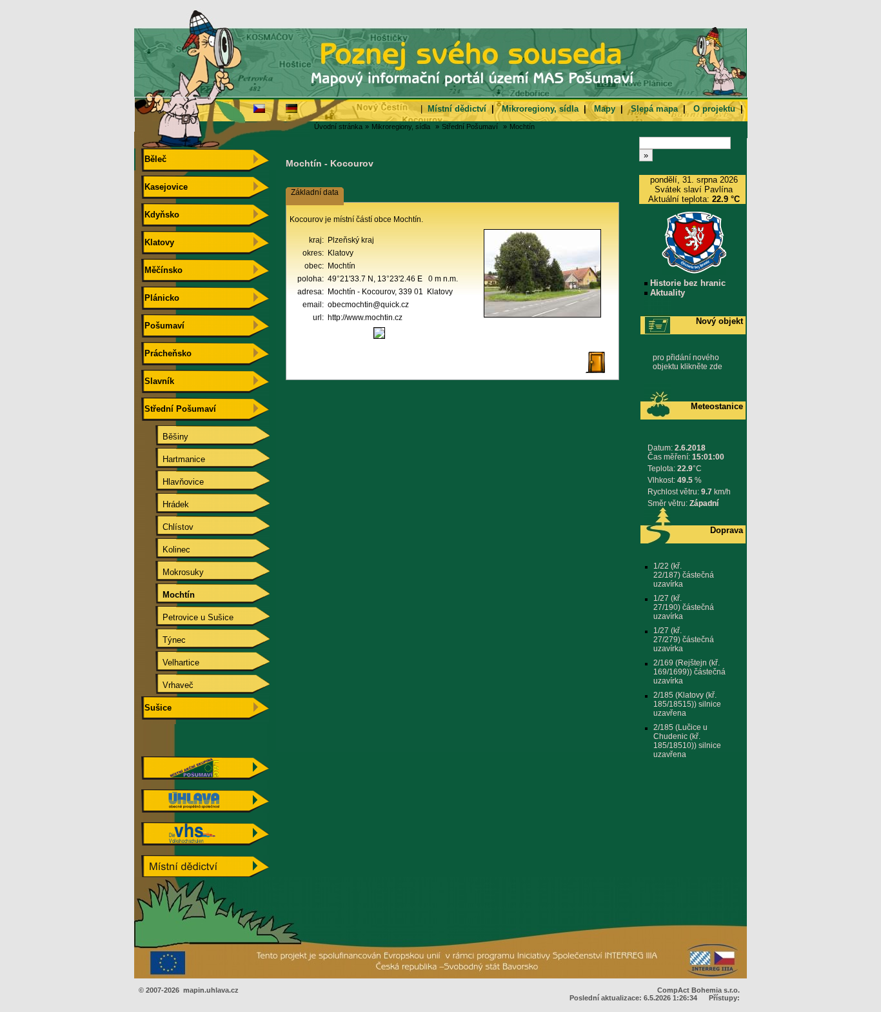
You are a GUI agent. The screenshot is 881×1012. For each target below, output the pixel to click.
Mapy (604, 109)
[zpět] (600, 373)
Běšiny (165, 436)
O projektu (714, 109)
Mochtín (522, 126)
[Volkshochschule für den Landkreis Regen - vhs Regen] (205, 842)
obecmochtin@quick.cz (368, 304)
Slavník (158, 381)
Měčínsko (162, 270)
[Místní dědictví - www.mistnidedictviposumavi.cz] (205, 875)
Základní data (315, 192)
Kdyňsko (160, 214)
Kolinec (166, 549)
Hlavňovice (173, 482)
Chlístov (167, 527)
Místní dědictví (457, 109)
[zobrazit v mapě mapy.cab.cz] (379, 338)
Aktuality (666, 293)
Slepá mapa (654, 109)
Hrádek (165, 504)
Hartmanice (173, 459)
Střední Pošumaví (470, 126)
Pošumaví (163, 325)
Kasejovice (165, 187)
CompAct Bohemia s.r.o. (698, 990)
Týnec (164, 640)
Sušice (157, 708)
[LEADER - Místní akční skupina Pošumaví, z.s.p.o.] (205, 777)
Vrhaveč (167, 685)
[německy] (291, 108)
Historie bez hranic (687, 283)
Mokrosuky (173, 572)
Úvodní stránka (338, 126)
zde (715, 366)
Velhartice (170, 662)
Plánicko (160, 298)
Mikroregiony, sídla (540, 109)
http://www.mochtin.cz (365, 317)
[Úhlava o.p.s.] (205, 810)
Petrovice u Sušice (187, 617)
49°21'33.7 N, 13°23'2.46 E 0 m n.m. (393, 278)
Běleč (154, 159)
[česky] (259, 108)
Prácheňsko (167, 353)
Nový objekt (719, 321)
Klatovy (158, 242)
